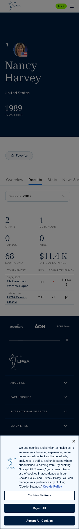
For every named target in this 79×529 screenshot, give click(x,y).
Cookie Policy (52, 486)
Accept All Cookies (39, 520)
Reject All (39, 508)
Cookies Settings (39, 495)
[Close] (74, 441)
